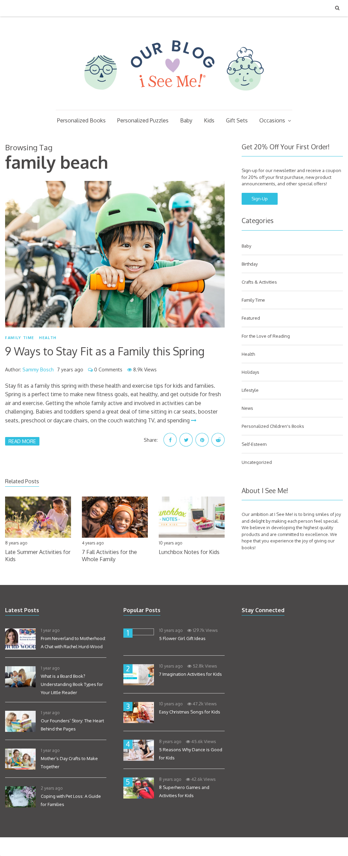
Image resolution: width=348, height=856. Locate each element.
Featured (251, 318)
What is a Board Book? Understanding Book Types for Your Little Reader (72, 684)
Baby (186, 120)
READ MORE (22, 441)
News (247, 408)
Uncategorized (257, 462)
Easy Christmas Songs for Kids (189, 712)
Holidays (250, 372)
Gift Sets (237, 120)
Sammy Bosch (38, 369)
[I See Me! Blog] (174, 101)
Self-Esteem (254, 444)
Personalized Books (81, 120)
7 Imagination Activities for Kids (190, 674)
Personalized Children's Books (273, 426)
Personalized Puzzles (143, 120)
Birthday (250, 264)
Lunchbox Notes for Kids (189, 552)
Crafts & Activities (259, 282)
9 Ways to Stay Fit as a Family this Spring (105, 351)
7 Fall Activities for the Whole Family (109, 556)
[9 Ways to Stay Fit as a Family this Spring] (115, 254)
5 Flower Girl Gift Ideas (182, 638)
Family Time (19, 337)
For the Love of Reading (266, 336)
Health (48, 337)
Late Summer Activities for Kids (37, 556)
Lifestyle (250, 390)
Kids (209, 120)
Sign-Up (259, 198)
